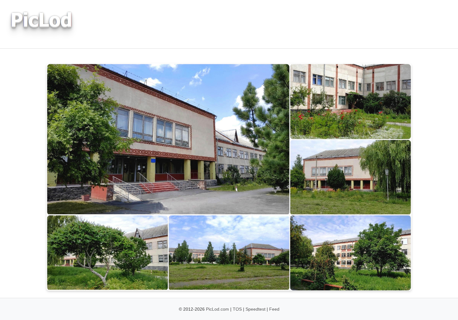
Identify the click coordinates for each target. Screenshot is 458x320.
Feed (274, 309)
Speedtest (255, 309)
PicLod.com (217, 309)
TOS (237, 309)
